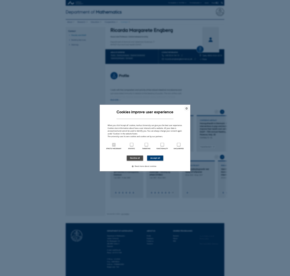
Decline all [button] (135, 158)
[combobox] (186, 108)
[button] (145, 166)
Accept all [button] (155, 158)
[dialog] (145, 138)
